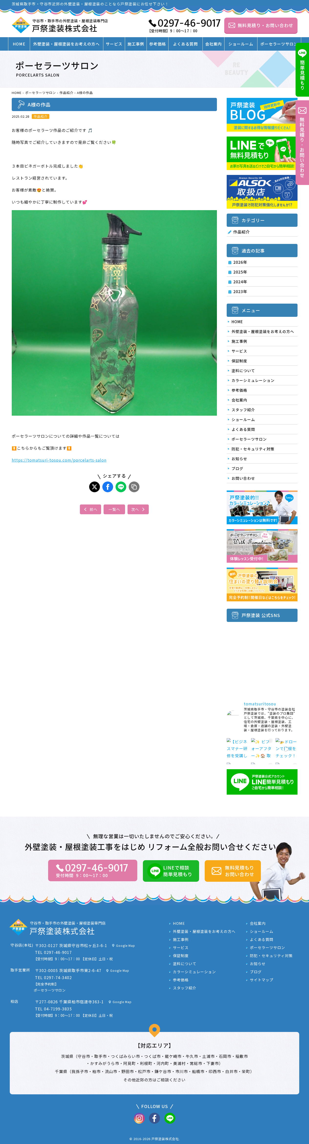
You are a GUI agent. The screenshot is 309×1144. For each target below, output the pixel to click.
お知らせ (239, 458)
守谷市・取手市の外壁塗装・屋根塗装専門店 (70, 26)
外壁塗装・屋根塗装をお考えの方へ (66, 44)
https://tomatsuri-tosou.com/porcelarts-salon (59, 460)
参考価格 (157, 44)
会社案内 (213, 44)
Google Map (125, 945)
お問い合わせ (243, 478)
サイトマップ (261, 980)
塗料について (243, 370)
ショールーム (240, 44)
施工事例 (136, 44)
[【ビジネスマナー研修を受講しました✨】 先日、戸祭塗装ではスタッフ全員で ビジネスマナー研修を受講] (238, 749)
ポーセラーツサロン (279, 44)
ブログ (237, 468)
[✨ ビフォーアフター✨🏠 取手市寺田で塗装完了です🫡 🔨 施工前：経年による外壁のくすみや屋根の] (262, 749)
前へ (93, 509)
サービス (114, 44)
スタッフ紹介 (243, 409)
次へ (135, 509)
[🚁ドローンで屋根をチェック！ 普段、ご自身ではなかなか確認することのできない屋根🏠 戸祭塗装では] (287, 749)
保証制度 (239, 360)
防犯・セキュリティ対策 (253, 448)
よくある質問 (185, 44)
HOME (19, 44)
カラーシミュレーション (253, 380)
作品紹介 (241, 232)
